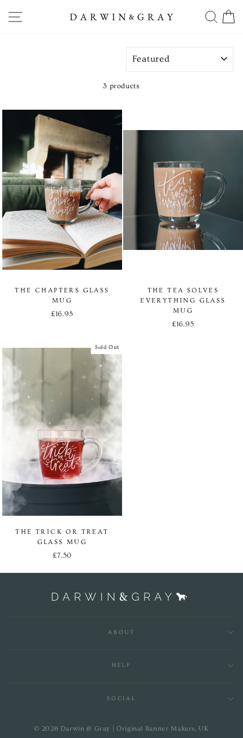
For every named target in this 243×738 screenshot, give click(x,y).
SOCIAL (121, 698)
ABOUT (121, 632)
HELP (121, 665)
